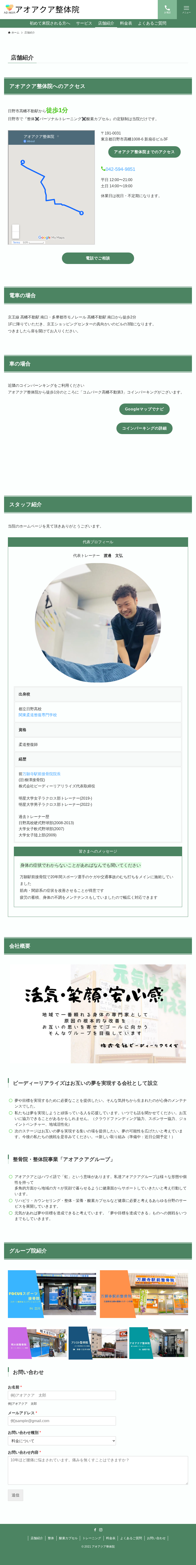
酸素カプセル (68, 1538)
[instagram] (101, 1530)
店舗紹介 (37, 1538)
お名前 (15, 1387)
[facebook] (95, 1530)
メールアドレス (22, 1413)
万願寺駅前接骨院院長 (41, 774)
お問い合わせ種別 (24, 1433)
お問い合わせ (156, 1538)
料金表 (110, 1538)
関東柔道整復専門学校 (38, 715)
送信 (15, 1495)
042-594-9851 (120, 169)
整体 (51, 1538)
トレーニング (91, 1538)
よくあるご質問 (131, 1538)
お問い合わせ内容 (24, 1452)
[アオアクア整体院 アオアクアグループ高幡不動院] (42, 9)
